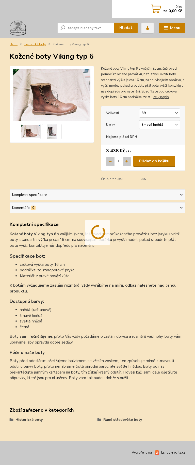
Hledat (126, 27)
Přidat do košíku (154, 161)
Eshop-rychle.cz (173, 452)
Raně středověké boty (122, 419)
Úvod (14, 44)
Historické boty (35, 44)
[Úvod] (32, 28)
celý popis (161, 97)
